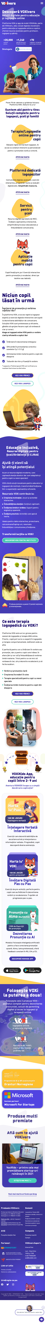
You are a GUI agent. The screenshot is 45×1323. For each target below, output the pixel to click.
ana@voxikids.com (30, 1258)
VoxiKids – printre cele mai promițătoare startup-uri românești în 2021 (22, 1170)
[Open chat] (41, 1319)
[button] (42, 3)
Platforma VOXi (5, 1219)
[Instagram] (13, 1284)
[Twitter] (8, 1284)
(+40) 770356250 (30, 1256)
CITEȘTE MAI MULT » (22, 1180)
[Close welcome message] (43, 1305)
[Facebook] (2, 1284)
